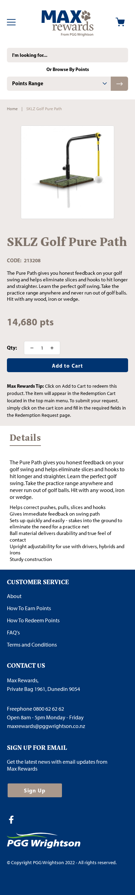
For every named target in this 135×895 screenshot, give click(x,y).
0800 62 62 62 (48, 708)
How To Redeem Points (33, 620)
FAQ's (13, 632)
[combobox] (67, 55)
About (14, 596)
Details (25, 439)
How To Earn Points (29, 608)
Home (12, 108)
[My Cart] (120, 22)
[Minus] (30, 348)
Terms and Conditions (32, 644)
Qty (11, 348)
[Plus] (54, 348)
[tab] (59, 84)
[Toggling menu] (11, 22)
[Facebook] (14, 820)
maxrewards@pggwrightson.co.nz (46, 726)
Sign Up (35, 790)
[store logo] (67, 22)
